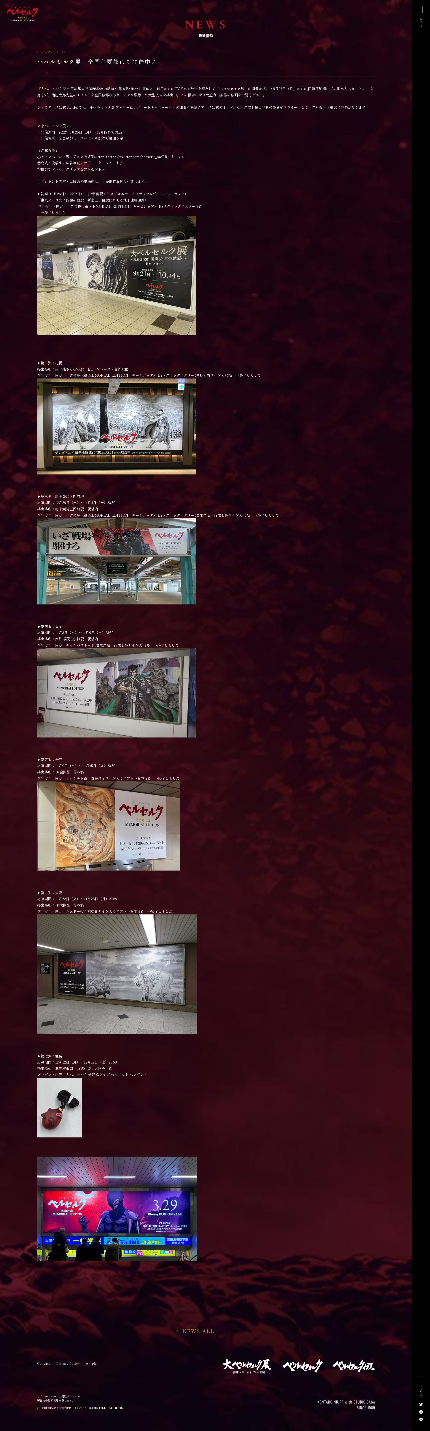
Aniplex (92, 1370)
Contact (43, 1370)
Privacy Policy (68, 1370)
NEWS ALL (199, 1337)
